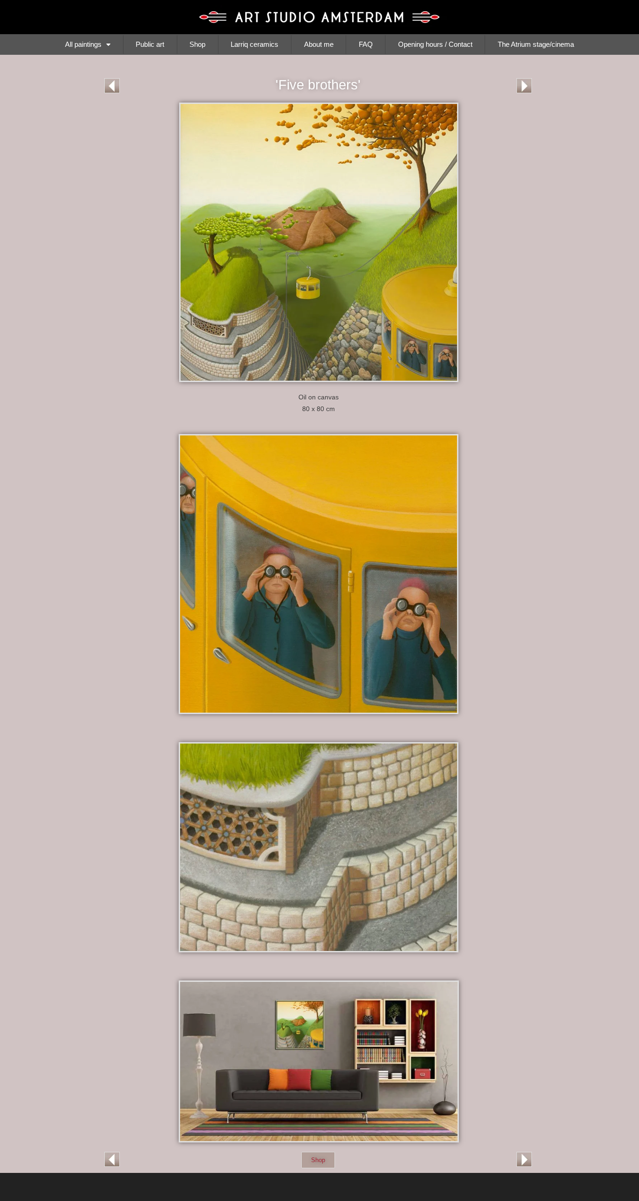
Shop (197, 44)
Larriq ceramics (254, 44)
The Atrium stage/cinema (536, 44)
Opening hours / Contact (435, 44)
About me (319, 44)
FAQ (366, 44)
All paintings (83, 44)
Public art (150, 44)
